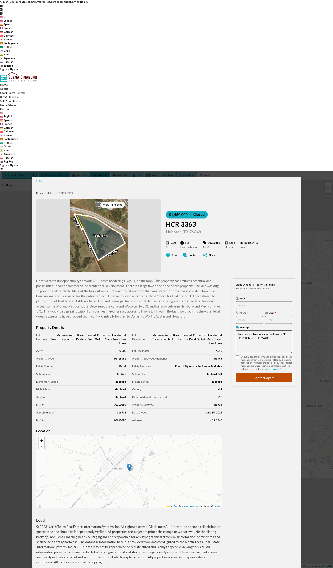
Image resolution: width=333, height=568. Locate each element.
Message (244, 327)
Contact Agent (264, 377)
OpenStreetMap (189, 506)
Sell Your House (10, 101)
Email (272, 312)
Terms (267, 368)
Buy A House (8, 96)
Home (39, 193)
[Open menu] (1, 169)
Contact (5, 109)
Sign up (4, 69)
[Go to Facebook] (1, 5)
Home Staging (9, 105)
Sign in (14, 69)
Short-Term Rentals (12, 92)
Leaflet (173, 506)
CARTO (217, 506)
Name (243, 298)
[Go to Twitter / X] (1, 13)
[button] (129, 467)
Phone (244, 312)
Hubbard (52, 193)
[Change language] (3, 17)
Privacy (275, 368)
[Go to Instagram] (1, 9)
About (4, 88)
